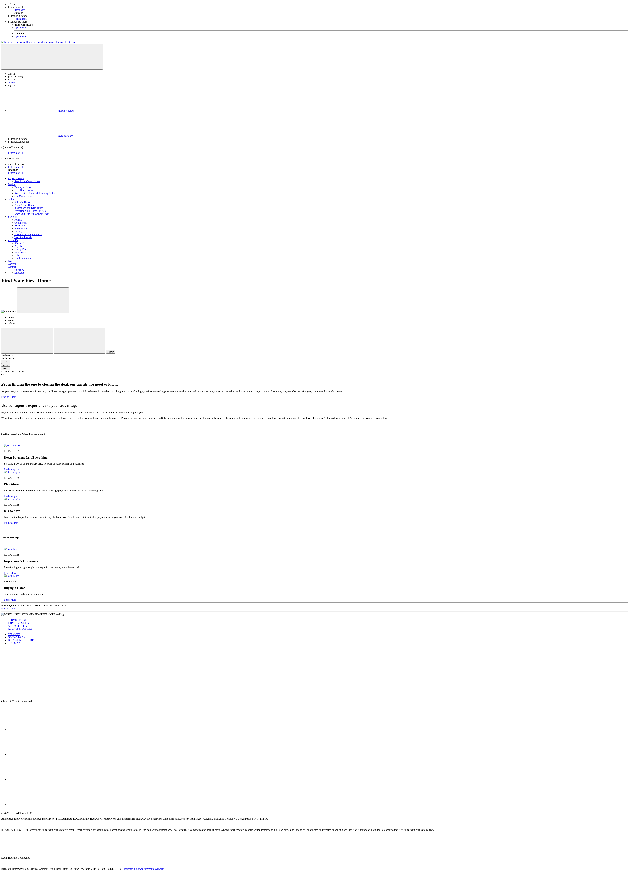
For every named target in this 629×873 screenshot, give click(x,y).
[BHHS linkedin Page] (32, 754)
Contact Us (13, 266)
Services (12, 216)
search (6, 361)
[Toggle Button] (52, 57)
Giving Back (21, 249)
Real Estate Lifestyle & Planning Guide (34, 193)
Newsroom (20, 252)
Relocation (20, 225)
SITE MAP (14, 643)
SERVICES (14, 634)
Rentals (18, 219)
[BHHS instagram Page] (32, 779)
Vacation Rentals (23, 237)
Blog (10, 261)
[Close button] (43, 300)
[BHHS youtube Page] (32, 804)
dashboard (19, 10)
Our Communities (23, 258)
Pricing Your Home (24, 205)
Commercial (20, 222)
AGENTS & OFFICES (20, 628)
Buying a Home (22, 187)
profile (11, 82)
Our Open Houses (23, 196)
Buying (12, 184)
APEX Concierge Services (28, 234)
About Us (13, 240)
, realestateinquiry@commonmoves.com (143, 868)
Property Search (16, 178)
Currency (19, 269)
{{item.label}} (22, 18)
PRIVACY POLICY (18, 622)
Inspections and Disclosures (28, 208)
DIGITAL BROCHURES (21, 640)
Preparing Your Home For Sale (30, 210)
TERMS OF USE (17, 620)
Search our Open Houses (27, 181)
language (19, 272)
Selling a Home (22, 202)
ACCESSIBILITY (18, 625)
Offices (18, 255)
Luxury (18, 231)
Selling (11, 199)
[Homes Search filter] (79, 341)
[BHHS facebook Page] (32, 729)
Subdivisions (21, 228)
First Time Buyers (23, 190)
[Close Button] (27, 341)
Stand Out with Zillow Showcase (31, 213)
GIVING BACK (17, 637)
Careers (12, 264)
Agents (18, 246)
